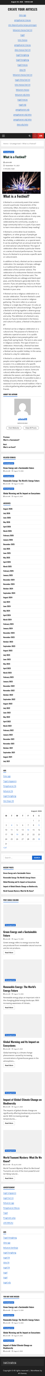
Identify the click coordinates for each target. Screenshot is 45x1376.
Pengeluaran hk (9, 786)
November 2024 (9, 584)
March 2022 (7, 725)
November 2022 (9, 690)
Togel (5, 1213)
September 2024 (9, 593)
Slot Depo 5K (8, 801)
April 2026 (7, 526)
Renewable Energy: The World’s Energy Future (21, 480)
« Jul (5, 847)
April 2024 (7, 615)
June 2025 (7, 553)
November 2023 (9, 637)
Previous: (11, 438)
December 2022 (9, 686)
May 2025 (6, 557)
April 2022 (7, 721)
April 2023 (7, 668)
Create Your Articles (22, 9)
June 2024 (7, 606)
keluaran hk (8, 791)
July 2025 (6, 548)
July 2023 (6, 655)
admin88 (8, 162)
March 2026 (7, 531)
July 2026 (6, 513)
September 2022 (9, 699)
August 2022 (7, 703)
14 (28, 830)
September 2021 (9, 752)
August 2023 (7, 650)
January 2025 (8, 575)
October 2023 (8, 641)
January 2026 (8, 539)
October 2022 (8, 695)
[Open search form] (29, 136)
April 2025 (7, 562)
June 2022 (7, 712)
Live (40, 135)
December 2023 (9, 633)
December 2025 (9, 544)
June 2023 (7, 659)
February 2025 (8, 571)
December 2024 (9, 579)
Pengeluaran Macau (11, 1208)
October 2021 (8, 748)
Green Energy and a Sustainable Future (18, 467)
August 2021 (7, 757)
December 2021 (8, 739)
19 (17, 834)
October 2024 (8, 588)
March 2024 (7, 619)
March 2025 (7, 566)
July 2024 (6, 602)
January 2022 (8, 734)
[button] (3, 136)
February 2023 (8, 677)
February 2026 (8, 535)
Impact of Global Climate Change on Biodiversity (20, 886)
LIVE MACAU (8, 1223)
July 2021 (6, 761)
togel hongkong (9, 796)
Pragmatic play (9, 1218)
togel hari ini (8, 1198)
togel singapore (9, 1193)
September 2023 (9, 646)
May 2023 (6, 664)
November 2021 (8, 743)
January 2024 (8, 628)
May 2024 (6, 610)
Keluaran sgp (8, 1203)
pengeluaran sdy (22, 109)
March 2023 (7, 672)
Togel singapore (9, 781)
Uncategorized (8, 152)
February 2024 (8, 624)
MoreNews (35, 1370)
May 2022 (6, 717)
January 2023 (8, 681)
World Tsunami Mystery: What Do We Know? (18, 891)
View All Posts (31, 428)
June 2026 (7, 517)
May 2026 (6, 522)
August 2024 (7, 597)
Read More (10, 952)
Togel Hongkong (10, 1237)
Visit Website (14, 428)
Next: (9, 445)
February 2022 (8, 730)
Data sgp (7, 776)
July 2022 (6, 708)
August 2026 (7, 509)
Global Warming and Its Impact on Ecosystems (21, 493)
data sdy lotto (22, 124)
